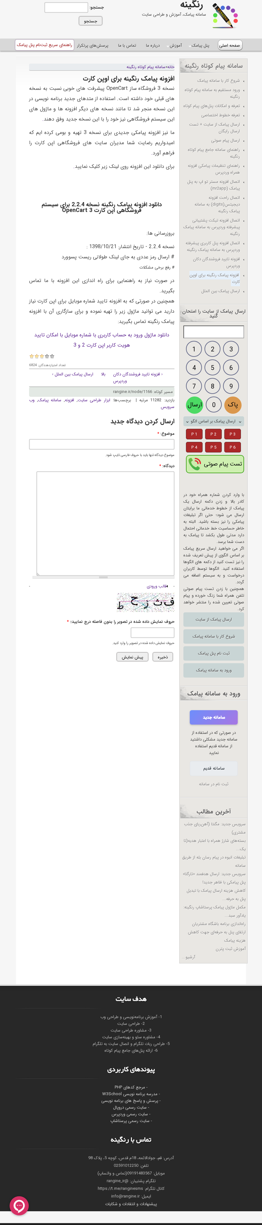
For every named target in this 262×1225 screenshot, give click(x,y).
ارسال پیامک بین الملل (220, 291)
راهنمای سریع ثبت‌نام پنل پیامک (44, 45)
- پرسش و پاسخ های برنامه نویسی (131, 1100)
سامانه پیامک (50, 400)
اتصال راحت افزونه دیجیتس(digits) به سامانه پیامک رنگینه (217, 204)
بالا (103, 374)
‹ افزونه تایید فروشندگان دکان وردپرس (138, 377)
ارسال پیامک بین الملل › (72, 374)
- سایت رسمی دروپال (131, 1107)
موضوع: (165, 433)
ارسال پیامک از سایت (214, 619)
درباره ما (153, 45)
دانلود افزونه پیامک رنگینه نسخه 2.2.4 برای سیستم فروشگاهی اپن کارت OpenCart (102, 207)
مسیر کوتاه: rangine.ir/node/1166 (143, 392)
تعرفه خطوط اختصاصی (220, 115)
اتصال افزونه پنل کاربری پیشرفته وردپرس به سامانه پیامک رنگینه (213, 246)
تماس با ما (127, 45)
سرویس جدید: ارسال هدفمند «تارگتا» (214, 874)
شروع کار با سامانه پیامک (214, 636)
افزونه (69, 400)
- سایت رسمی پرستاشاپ (131, 1121)
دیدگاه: (166, 466)
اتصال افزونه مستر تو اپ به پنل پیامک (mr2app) (213, 185)
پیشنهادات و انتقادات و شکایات (131, 1204)
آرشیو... (188, 957)
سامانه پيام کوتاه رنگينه (146, 67)
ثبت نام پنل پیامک (214, 653)
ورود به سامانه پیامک (214, 670)
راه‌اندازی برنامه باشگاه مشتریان (219, 924)
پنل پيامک (201, 45)
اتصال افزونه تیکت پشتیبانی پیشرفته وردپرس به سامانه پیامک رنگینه (211, 227)
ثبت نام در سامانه (213, 784)
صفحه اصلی (229, 45)
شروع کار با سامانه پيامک (218, 80)
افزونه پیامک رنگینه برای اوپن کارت (214, 278)
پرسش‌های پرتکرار (92, 45)
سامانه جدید (214, 717)
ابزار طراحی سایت (94, 400)
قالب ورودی (156, 586)
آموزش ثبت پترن (231, 949)
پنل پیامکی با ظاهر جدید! (224, 882)
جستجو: (96, 7)
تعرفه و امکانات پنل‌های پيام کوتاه (211, 106)
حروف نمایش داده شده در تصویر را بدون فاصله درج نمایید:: (120, 621)
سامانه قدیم (214, 768)
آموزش (176, 45)
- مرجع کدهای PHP (131, 1087)
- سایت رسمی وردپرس (131, 1114)
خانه (170, 67)
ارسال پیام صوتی (225, 140)
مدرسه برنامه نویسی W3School (130, 1094)
